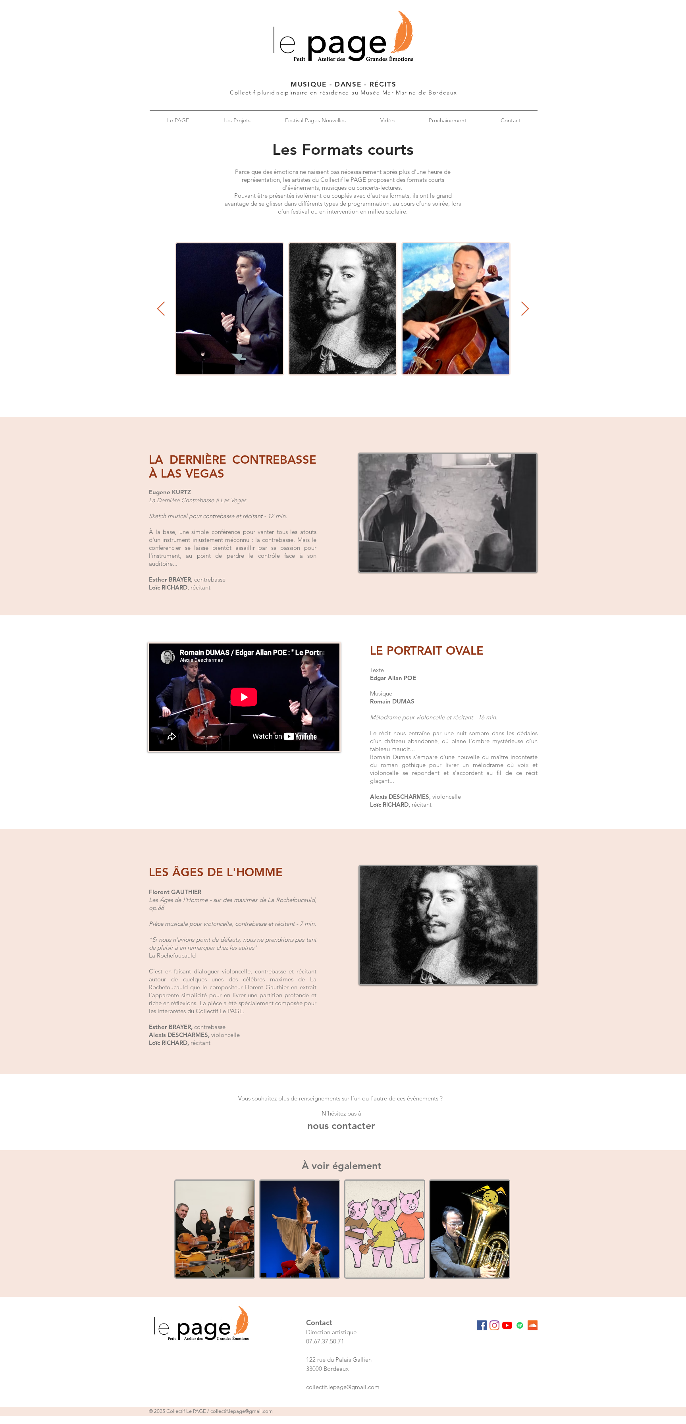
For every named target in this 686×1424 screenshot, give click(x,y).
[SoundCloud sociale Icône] (533, 1325)
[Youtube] (507, 1325)
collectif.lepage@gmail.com (241, 1411)
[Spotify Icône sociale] (520, 1325)
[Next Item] (525, 309)
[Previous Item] (161, 309)
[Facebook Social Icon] (482, 1325)
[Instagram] (494, 1325)
